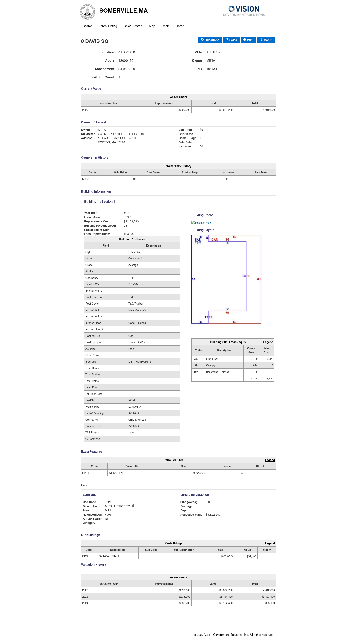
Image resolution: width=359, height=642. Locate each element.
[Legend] (133, 505)
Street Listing (108, 25)
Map (152, 25)
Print (250, 40)
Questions (211, 40)
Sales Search (133, 25)
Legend (268, 342)
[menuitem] (87, 24)
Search (87, 25)
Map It (267, 40)
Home (180, 25)
